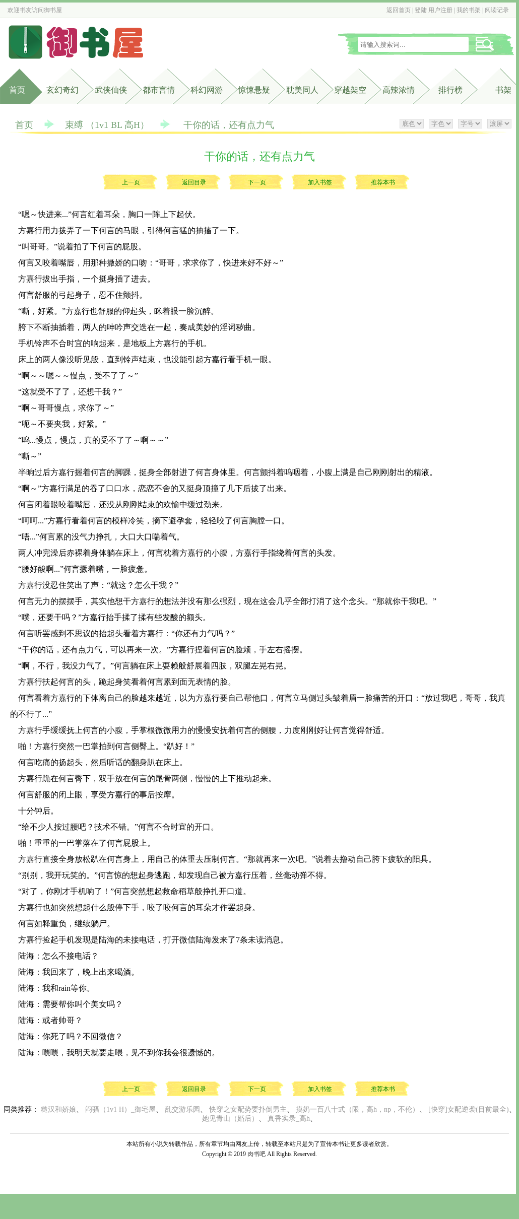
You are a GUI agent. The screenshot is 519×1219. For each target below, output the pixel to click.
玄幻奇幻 (62, 90)
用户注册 (440, 10)
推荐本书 (383, 182)
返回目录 (194, 182)
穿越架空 (350, 90)
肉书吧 (256, 1154)
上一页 (131, 182)
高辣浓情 (398, 90)
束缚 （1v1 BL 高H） (107, 125)
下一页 (257, 182)
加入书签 (320, 182)
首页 (17, 90)
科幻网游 (206, 90)
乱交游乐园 (182, 1109)
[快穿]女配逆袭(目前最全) (468, 1109)
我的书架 (469, 10)
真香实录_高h (289, 1118)
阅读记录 (497, 10)
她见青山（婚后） (230, 1118)
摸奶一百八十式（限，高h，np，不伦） (357, 1109)
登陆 (421, 10)
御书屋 (53, 10)
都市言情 (159, 90)
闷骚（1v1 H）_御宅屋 (120, 1109)
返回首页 (398, 10)
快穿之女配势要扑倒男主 (248, 1109)
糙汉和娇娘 (58, 1109)
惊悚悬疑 (254, 90)
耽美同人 (302, 90)
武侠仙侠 (111, 90)
